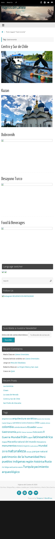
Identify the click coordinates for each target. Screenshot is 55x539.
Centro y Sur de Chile (14, 46)
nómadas (29, 452)
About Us (10, 2)
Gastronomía (9, 432)
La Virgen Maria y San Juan (27, 367)
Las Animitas (8, 386)
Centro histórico (27, 423)
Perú (43, 457)
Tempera (40, 498)
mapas (4, 442)
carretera (16, 423)
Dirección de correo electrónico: (15, 335)
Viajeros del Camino (14, 7)
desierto (23, 427)
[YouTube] (48, 2)
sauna (20, 467)
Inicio (2, 2)
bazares (39, 419)
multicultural (34, 446)
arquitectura (7, 419)
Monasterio (41, 442)
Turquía (28, 467)
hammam (29, 432)
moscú (20, 446)
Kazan (5, 90)
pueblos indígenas (13, 461)
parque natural (39, 451)
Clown (5, 390)
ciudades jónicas (45, 423)
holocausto (38, 432)
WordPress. (48, 498)
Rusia (48, 461)
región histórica (35, 461)
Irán (24, 437)
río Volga (5, 467)
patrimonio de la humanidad (21, 457)
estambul (39, 427)
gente (18, 432)
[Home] (2, 32)
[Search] (16, 2)
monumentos (9, 445)
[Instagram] (45, 2)
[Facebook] (41, 2)
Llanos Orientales (22, 354)
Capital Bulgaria (7, 423)
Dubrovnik (8, 134)
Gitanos (24, 432)
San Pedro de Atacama (12, 403)
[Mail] (52, 2)
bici (43, 419)
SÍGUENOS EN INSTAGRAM (23, 296)
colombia (8, 427)
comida (17, 427)
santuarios (13, 467)
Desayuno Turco (11, 178)
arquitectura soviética (24, 418)
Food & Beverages (13, 222)
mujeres (26, 446)
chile (37, 422)
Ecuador (31, 427)
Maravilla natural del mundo (21, 441)
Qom (13, 371)
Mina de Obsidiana (18, 363)
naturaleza (17, 451)
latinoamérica (43, 437)
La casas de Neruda (10, 395)
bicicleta (47, 419)
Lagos (29, 437)
